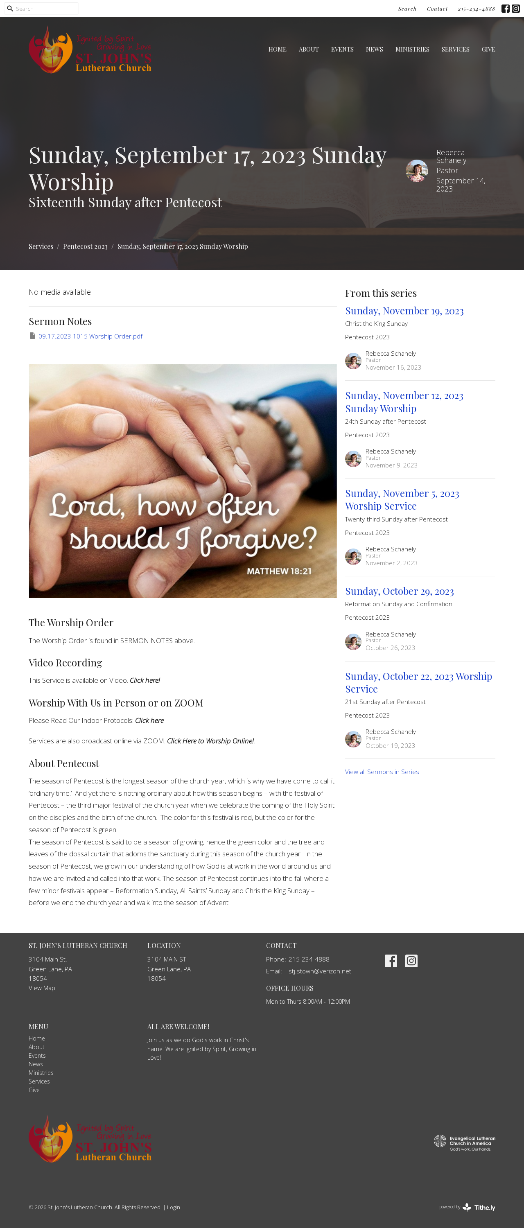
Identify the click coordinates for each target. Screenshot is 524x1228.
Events (342, 49)
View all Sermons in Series (382, 772)
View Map (42, 988)
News (374, 49)
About (309, 49)
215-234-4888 (476, 8)
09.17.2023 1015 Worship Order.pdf (90, 336)
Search (407, 8)
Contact (437, 8)
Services (456, 49)
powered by (462, 1213)
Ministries (412, 49)
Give (488, 49)
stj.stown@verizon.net (320, 971)
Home (278, 49)
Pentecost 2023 (85, 246)
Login (173, 1207)
